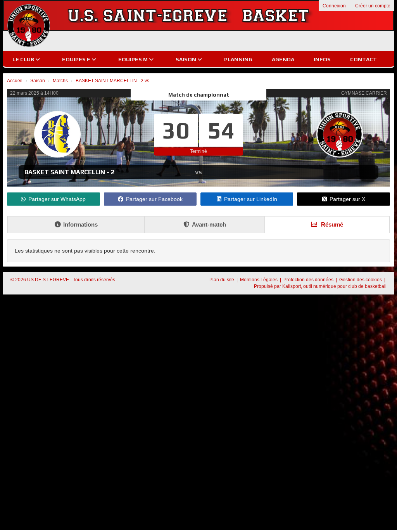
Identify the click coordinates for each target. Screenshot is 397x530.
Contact (363, 59)
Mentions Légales (259, 279)
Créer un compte (372, 6)
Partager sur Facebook (154, 199)
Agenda (283, 59)
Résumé (331, 224)
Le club (23, 59)
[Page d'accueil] (28, 25)
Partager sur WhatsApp (57, 199)
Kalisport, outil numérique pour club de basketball (334, 286)
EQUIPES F (76, 59)
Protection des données (309, 279)
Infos (322, 59)
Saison (186, 59)
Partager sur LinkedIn (250, 199)
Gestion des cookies (361, 279)
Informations (80, 224)
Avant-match (209, 224)
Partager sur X (347, 199)
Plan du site (222, 279)
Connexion (334, 6)
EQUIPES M (133, 59)
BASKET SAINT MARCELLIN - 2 (69, 172)
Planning (238, 59)
